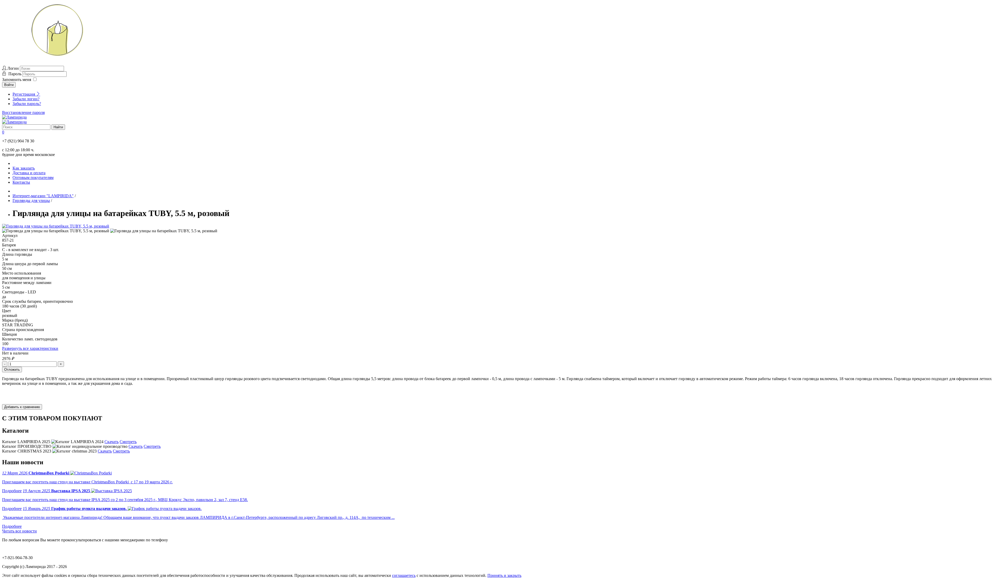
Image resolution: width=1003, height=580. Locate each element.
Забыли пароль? (27, 103)
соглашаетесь (404, 575)
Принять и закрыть (504, 575)
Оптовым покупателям (33, 177)
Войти (9, 85)
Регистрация (24, 94)
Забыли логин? (26, 99)
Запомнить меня (16, 79)
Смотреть (128, 441)
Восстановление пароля (23, 112)
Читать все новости (19, 531)
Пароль (15, 74)
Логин (13, 68)
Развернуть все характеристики (30, 348)
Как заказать (24, 168)
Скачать (111, 441)
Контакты (21, 182)
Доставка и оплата (29, 173)
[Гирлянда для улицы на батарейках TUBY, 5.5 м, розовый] (55, 226)
